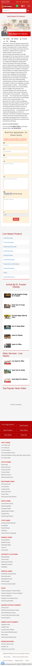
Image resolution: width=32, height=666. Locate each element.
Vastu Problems (8, 430)
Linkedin (16, 39)
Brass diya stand (6, 576)
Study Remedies (8, 255)
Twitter (8, 39)
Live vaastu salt (5, 445)
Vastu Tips (24, 435)
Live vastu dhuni (5, 450)
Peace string (4, 494)
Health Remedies (8, 251)
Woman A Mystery (6, 595)
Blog (3, 1)
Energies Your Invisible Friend (9, 598)
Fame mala (4, 634)
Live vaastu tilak (5, 457)
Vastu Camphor (5, 617)
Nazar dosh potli (5, 467)
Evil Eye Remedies (9, 242)
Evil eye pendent (5, 469)
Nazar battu (4, 464)
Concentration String (7, 503)
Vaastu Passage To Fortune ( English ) (11, 593)
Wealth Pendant (5, 542)
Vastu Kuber (4, 550)
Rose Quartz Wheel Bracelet (9, 632)
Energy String (5, 513)
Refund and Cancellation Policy (20, 657)
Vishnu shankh (5, 581)
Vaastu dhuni (5, 607)
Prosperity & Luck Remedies (11, 264)
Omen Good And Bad (7, 601)
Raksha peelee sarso (7, 477)
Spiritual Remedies (9, 268)
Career (27, 660)
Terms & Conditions (8, 660)
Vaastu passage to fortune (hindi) (10, 590)
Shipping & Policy (19, 660)
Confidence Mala (6, 508)
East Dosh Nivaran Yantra (8, 612)
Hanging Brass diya (6, 579)
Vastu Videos (24, 430)
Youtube (24, 39)
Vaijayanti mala (5, 624)
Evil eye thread (5, 472)
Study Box (4, 530)
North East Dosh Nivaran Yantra (10, 610)
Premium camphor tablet (8, 584)
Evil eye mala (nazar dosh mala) (10, 615)
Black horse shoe (6, 474)
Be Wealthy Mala (6, 545)
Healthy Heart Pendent (7, 511)
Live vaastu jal (5, 447)
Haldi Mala (4, 567)
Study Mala (4, 525)
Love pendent (5, 486)
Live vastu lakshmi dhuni (8, 452)
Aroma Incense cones (7, 644)
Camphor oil (4, 646)
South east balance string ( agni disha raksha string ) (16, 455)
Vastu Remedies (8, 238)
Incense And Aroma (9, 277)
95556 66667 (25, 2)
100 (7, 41)
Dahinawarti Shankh (7, 562)
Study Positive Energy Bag (8, 533)
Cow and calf (5, 559)
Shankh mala (5, 627)
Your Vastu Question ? (8, 425)
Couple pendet (5, 489)
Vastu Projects (23, 425)
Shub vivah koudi (6, 491)
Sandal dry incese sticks (8, 649)
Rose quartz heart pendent (8, 496)
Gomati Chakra (5, 540)
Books (5, 272)
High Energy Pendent (7, 516)
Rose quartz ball (5, 484)
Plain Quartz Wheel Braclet (8, 637)
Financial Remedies (9, 259)
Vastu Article (8, 435)
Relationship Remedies (10, 246)
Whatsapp (13, 41)
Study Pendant (5, 528)
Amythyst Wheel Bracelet (8, 523)
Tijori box (3, 547)
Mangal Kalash (5, 557)
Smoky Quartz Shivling (7, 629)
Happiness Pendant (6, 564)
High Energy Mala (6, 506)
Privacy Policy (7, 657)
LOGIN (7, 1)
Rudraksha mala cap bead (8, 573)
